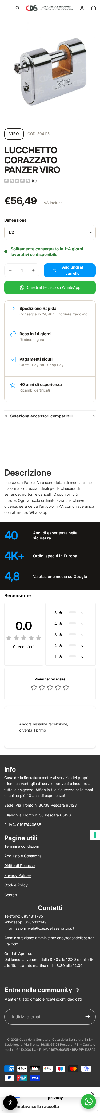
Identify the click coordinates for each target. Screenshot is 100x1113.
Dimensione (15, 220)
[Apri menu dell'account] (82, 8)
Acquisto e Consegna (23, 856)
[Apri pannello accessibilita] (10, 1102)
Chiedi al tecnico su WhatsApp (54, 287)
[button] (70, 612)
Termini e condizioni (21, 846)
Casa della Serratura (35, 1039)
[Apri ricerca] (17, 8)
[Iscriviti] (87, 1017)
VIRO (14, 134)
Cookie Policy (16, 885)
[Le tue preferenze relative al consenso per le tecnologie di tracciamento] (95, 835)
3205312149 (36, 922)
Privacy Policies (17, 875)
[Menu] (6, 8)
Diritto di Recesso (19, 865)
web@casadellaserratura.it (51, 928)
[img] (17, 181)
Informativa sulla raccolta (33, 1106)
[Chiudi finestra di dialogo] (93, 1094)
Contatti (11, 895)
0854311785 (32, 916)
